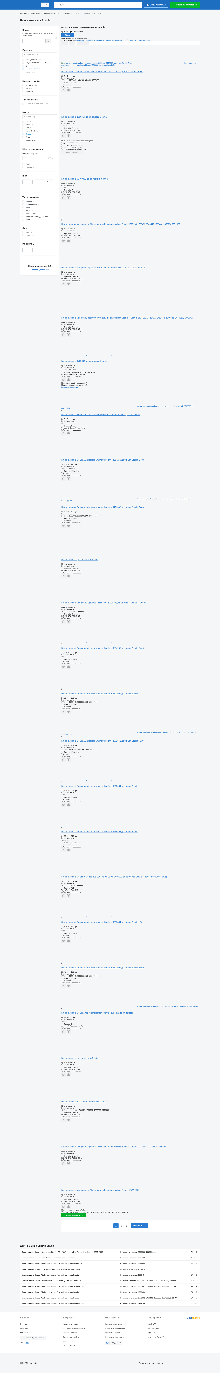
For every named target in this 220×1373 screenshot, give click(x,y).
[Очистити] (56, 38)
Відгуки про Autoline (71, 1337)
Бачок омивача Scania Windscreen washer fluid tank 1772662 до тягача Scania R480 (102, 507)
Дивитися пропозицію (74, 1215)
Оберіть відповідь (72, 152)
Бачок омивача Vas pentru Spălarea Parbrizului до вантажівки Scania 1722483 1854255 (103, 267)
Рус (27, 1343)
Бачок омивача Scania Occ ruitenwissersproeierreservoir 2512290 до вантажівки (100, 414)
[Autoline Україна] (29, 5)
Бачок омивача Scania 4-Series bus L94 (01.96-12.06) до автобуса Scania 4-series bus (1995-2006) (63, 1252)
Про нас (23, 1324)
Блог (64, 1341)
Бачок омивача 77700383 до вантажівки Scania (84, 179)
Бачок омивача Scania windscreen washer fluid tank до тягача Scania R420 (52, 1281)
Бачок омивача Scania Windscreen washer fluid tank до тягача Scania (50, 1275)
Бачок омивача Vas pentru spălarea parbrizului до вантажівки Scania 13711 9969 (100, 1190)
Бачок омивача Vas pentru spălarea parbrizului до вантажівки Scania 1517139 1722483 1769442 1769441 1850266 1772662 (120, 224)
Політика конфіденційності (74, 1328)
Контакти (24, 1333)
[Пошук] (56, 4)
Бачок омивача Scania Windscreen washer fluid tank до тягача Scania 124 (52, 1264)
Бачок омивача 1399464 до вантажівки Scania (84, 117)
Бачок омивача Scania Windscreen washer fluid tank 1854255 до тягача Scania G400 (102, 460)
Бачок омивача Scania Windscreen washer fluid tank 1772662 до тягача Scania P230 (102, 741)
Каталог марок (69, 1346)
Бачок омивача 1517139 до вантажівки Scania (84, 1101)
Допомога (24, 1328)
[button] (63, 90)
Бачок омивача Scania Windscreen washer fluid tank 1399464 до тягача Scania (99, 786)
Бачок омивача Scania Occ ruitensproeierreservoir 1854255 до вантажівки (97, 1013)
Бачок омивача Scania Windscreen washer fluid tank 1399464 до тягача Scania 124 (101, 922)
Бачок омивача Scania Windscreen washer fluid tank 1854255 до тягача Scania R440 (102, 648)
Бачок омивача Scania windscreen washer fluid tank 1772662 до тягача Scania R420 (102, 71)
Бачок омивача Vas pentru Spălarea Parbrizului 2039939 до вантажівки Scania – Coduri (103, 603)
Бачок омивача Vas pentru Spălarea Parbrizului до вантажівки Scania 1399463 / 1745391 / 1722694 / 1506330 (114, 1147)
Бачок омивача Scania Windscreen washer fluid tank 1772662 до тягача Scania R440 (102, 967)
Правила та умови (70, 1324)
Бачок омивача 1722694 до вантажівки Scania (84, 361)
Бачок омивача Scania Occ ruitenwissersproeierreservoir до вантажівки (51, 1269)
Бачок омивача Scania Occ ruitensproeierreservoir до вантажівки (48, 1258)
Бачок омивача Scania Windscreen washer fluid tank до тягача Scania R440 (53, 1286)
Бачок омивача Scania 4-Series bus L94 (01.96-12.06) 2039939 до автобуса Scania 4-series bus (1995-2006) (114, 877)
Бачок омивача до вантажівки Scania (79, 559)
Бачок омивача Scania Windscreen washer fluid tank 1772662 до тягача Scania (99, 693)
